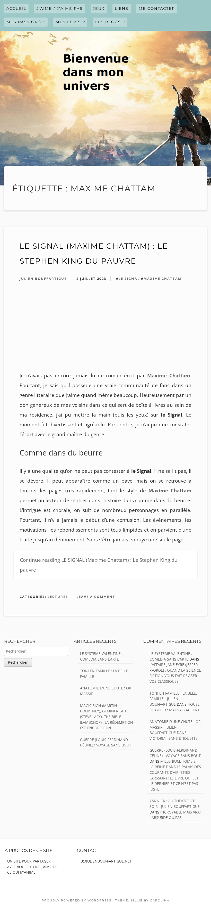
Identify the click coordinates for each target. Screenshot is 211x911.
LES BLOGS (108, 22)
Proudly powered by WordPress (76, 900)
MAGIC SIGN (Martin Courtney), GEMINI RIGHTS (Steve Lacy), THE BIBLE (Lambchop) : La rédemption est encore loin (106, 716)
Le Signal (129, 278)
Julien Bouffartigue (43, 278)
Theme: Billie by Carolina (142, 900)
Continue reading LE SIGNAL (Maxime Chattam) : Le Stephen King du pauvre (99, 565)
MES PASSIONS (23, 22)
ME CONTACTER (157, 8)
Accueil (16, 8)
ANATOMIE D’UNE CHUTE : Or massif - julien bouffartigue (175, 727)
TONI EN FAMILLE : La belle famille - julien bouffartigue (174, 699)
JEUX (98, 8)
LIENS (121, 8)
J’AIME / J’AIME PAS (60, 8)
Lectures (58, 596)
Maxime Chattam (163, 278)
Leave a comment (95, 596)
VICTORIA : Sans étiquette (174, 738)
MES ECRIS (68, 22)
